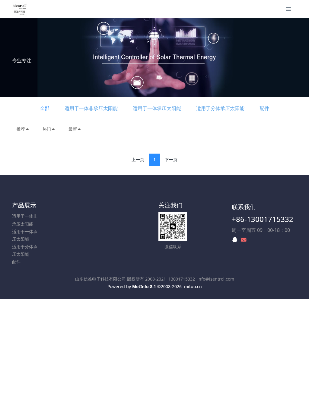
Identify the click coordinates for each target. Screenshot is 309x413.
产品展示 (24, 205)
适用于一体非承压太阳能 (91, 108)
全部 (44, 108)
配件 (264, 108)
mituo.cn (193, 286)
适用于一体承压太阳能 (157, 108)
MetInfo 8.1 (144, 286)
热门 (47, 129)
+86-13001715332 (262, 219)
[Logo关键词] (19, 9)
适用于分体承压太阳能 (220, 108)
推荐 (21, 129)
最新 (72, 129)
